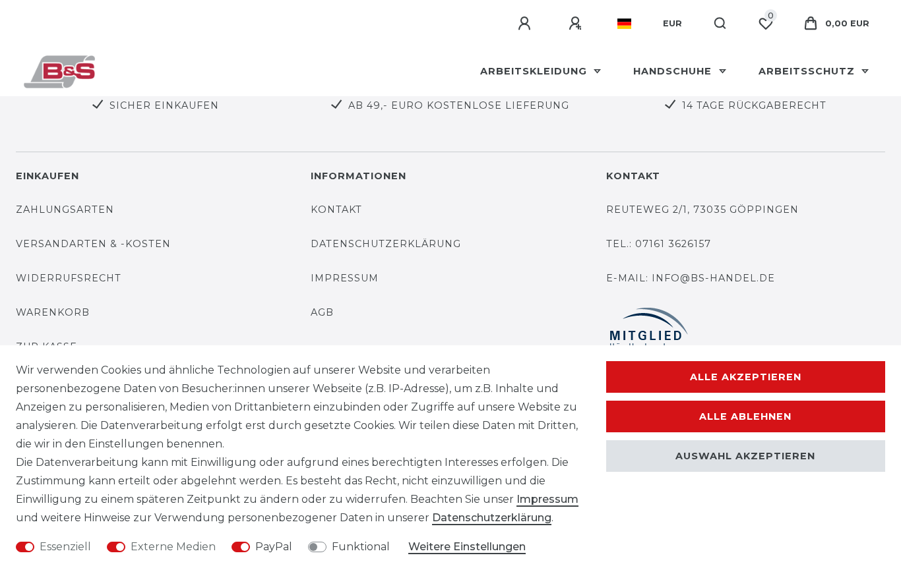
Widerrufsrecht (68, 278)
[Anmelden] (526, 24)
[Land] (624, 23)
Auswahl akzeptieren (745, 456)
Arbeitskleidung (535, 71)
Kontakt (336, 209)
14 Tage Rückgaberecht (754, 105)
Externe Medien (173, 546)
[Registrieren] (577, 24)
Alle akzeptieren (745, 377)
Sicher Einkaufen (164, 105)
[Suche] (720, 23)
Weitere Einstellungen (467, 546)
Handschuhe (674, 71)
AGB (322, 312)
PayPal (273, 546)
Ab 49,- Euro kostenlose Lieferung (458, 105)
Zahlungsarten (65, 209)
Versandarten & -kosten (93, 244)
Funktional (361, 546)
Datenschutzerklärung (386, 244)
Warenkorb (53, 312)
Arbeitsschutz (808, 71)
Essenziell (65, 546)
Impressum (345, 278)
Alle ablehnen (745, 416)
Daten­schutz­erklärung (491, 517)
